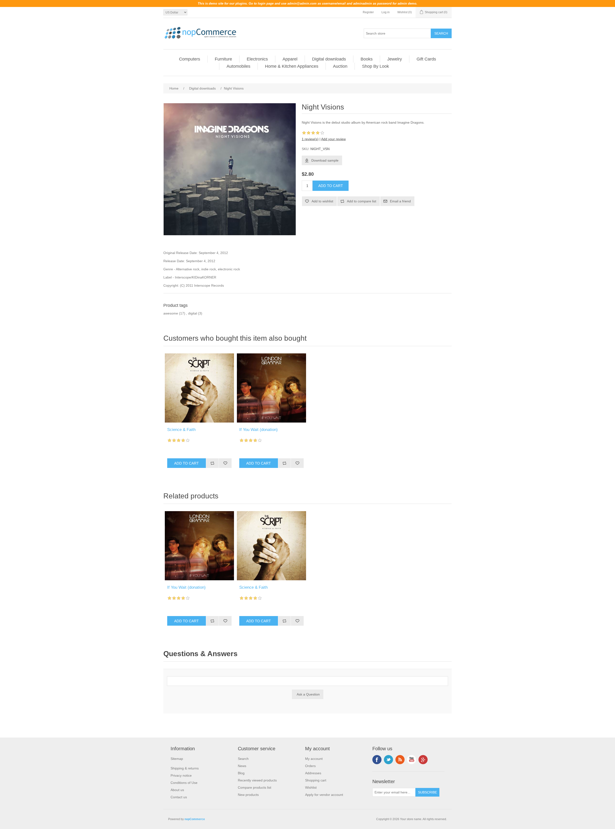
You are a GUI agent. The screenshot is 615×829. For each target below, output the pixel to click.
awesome (170, 313)
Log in (385, 12)
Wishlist (311, 787)
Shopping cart (315, 780)
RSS (400, 759)
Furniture (223, 59)
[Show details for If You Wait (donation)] (271, 388)
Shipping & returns (185, 768)
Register (368, 12)
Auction (340, 66)
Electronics (257, 59)
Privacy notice (181, 775)
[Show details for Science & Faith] (199, 388)
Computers (189, 59)
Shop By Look (375, 66)
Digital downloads (329, 59)
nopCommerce (194, 819)
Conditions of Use (184, 783)
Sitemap (177, 759)
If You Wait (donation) (258, 429)
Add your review (333, 139)
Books (367, 59)
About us (177, 790)
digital (192, 313)
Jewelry (394, 59)
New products (248, 795)
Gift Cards (426, 59)
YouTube (411, 759)
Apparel (290, 59)
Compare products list (254, 787)
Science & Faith (181, 429)
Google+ (423, 759)
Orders (310, 766)
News (242, 766)
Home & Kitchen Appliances (291, 66)
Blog (241, 773)
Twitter (388, 759)
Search (243, 759)
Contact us (179, 797)
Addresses (313, 773)
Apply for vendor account (324, 795)
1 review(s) (310, 139)
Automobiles (238, 66)
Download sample (324, 160)
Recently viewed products (257, 780)
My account (314, 759)
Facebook (376, 759)
